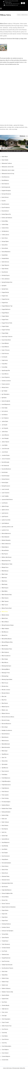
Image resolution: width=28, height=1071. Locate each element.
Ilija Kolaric (4, 397)
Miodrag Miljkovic (6, 669)
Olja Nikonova (5, 767)
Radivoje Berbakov (6, 811)
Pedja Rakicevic (5, 788)
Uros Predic (4, 951)
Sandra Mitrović (5, 839)
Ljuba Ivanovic (5, 513)
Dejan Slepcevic (5, 265)
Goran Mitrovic (5, 373)
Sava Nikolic (4, 849)
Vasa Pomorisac (5, 961)
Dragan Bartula (5, 292)
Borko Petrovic (5, 197)
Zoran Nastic (5, 1036)
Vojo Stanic (4, 1002)
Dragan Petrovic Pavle (7, 323)
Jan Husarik (4, 424)
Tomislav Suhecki (6, 947)
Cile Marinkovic (5, 231)
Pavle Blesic (4, 774)
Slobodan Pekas (5, 876)
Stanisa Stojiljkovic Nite (7, 893)
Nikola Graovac (5, 740)
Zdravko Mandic (5, 1005)
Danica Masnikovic (6, 251)
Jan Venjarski (5, 428)
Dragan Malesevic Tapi (7, 306)
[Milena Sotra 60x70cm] (3, 47)
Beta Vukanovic (5, 183)
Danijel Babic (5, 255)
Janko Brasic (5, 431)
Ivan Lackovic (5, 411)
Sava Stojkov (5, 852)
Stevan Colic (5, 900)
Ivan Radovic (5, 414)
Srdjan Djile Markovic (6, 890)
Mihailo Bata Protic (6, 560)
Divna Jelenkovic (6, 278)
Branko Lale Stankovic (7, 217)
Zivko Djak (4, 1015)
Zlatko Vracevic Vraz (6, 1025)
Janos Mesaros (5, 435)
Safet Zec (4, 832)
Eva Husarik (4, 357)
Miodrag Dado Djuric (6, 665)
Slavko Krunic (5, 873)
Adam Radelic (5, 160)
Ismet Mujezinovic (6, 404)
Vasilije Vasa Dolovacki (7, 964)
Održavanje (14, 1068)
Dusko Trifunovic (6, 350)
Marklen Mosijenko (6, 540)
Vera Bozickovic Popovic (7, 968)
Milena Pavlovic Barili (6, 608)
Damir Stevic (5, 238)
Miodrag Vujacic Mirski (7, 679)
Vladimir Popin (5, 981)
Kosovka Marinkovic (6, 469)
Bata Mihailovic (5, 180)
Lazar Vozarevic (5, 492)
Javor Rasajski (5, 438)
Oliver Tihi (4, 757)
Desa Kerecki (5, 272)
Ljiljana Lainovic (5, 509)
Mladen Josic (5, 710)
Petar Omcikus (5, 798)
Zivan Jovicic (5, 1012)
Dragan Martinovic (6, 309)
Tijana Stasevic (5, 937)
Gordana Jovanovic (6, 380)
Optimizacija (9, 1068)
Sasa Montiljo (5, 845)
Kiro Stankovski (5, 465)
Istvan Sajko (4, 407)
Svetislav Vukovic (6, 927)
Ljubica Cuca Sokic (6, 519)
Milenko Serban (5, 615)
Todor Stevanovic (6, 944)
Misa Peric (4, 699)
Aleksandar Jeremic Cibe (8, 166)
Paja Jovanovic (5, 771)
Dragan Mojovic (5, 312)
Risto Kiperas (5, 828)
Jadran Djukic (5, 421)
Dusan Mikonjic (5, 343)
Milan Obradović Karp (7, 594)
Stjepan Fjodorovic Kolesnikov (9, 907)
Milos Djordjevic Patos (7, 649)
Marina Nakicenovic (6, 533)
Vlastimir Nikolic (5, 995)
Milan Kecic (4, 577)
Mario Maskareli (5, 536)
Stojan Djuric (5, 917)
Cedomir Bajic (5, 224)
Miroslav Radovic (6, 693)
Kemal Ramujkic (5, 462)
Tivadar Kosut (5, 941)
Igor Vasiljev (4, 390)
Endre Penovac (5, 353)
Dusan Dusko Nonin (6, 340)
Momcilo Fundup (5, 720)
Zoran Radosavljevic (6, 1046)
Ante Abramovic (5, 177)
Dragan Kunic (5, 302)
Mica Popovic (5, 553)
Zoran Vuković (5, 1053)
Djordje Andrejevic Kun (7, 282)
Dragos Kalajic (5, 333)
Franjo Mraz (4, 363)
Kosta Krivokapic (5, 475)
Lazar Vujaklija (5, 496)
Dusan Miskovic (5, 346)
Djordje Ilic (4, 285)
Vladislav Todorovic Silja (7, 991)
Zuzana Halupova (6, 1056)
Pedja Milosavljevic (6, 781)
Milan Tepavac (5, 601)
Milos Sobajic (5, 659)
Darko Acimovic (5, 261)
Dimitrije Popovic (6, 275)
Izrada (4, 1068)
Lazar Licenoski (5, 489)
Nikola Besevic (5, 737)
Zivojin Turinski (5, 1022)
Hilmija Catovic (5, 387)
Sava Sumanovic (6, 856)
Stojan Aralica (5, 910)
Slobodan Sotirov (6, 879)
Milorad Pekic (5, 645)
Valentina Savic (5, 954)
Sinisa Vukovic (5, 866)
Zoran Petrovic (5, 1039)
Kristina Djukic (5, 482)
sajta (18, 1068)
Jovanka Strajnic (6, 455)
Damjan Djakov (5, 241)
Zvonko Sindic (5, 1059)
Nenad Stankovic (6, 733)
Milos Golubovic (5, 652)
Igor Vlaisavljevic (5, 394)
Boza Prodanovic (6, 207)
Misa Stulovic (5, 703)
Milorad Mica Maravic (7, 638)
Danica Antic (5, 244)
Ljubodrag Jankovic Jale (7, 526)
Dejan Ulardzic (5, 268)
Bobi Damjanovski (6, 187)
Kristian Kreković (5, 479)
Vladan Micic (5, 974)
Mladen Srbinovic (6, 713)
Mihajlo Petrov (5, 567)
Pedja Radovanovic (6, 784)
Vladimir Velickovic (6, 988)
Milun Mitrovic (5, 662)
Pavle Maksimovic (6, 778)
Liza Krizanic (5, 503)
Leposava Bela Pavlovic (7, 499)
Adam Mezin (5, 156)
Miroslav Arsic (5, 686)
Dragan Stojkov (5, 326)
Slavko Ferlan (5, 869)
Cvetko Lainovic (5, 234)
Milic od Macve (5, 621)
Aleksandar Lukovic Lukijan (8, 170)
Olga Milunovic (5, 754)
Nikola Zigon (4, 750)
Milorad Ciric (4, 635)
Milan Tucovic (5, 604)
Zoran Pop (4, 1042)
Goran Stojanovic (6, 377)
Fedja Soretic (5, 360)
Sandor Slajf (5, 835)
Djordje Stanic (5, 289)
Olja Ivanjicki (4, 764)
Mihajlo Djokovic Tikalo (7, 564)
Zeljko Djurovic (5, 1008)
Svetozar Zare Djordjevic (7, 930)
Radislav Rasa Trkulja (7, 808)
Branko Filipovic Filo (6, 214)
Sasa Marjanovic (5, 842)
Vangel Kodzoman (6, 957)
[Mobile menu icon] (1, 8)
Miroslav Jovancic (6, 689)
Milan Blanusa (5, 570)
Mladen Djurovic (5, 706)
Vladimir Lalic (5, 985)
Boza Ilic (4, 200)
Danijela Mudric (5, 258)
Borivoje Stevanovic (6, 194)
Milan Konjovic (5, 587)
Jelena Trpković (5, 441)
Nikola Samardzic (6, 747)
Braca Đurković (5, 210)
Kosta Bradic (5, 472)
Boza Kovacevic (5, 204)
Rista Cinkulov (5, 825)
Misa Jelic (4, 696)
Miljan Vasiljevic (5, 628)
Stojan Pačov (5, 920)
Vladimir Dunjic (5, 978)
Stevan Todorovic (6, 903)
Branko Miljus (5, 221)
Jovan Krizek (5, 452)
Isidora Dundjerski (6, 401)
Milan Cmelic (5, 574)
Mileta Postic (5, 618)
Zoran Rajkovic (5, 1049)
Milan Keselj (4, 584)
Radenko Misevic (6, 805)
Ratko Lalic (4, 818)
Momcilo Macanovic (6, 723)
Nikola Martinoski (6, 744)
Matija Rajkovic (5, 547)
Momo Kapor (5, 727)
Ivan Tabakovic (5, 418)
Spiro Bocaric (5, 886)
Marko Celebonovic (6, 543)
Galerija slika (22, 1068)
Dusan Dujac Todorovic (7, 336)
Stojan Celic (4, 913)
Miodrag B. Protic (6, 672)
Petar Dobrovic (5, 791)
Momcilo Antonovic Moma (8, 716)
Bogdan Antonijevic (6, 190)
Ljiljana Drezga (5, 506)
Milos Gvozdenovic (6, 655)
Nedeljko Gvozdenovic (7, 730)
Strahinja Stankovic (6, 924)
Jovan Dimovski (5, 448)
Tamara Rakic (5, 934)
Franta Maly (4, 367)
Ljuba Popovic (5, 516)
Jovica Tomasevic (6, 458)
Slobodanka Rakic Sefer (7, 883)
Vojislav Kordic (5, 998)
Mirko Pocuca (5, 682)
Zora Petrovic (5, 1029)
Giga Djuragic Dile (6, 370)
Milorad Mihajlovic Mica (7, 642)
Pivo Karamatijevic (6, 801)
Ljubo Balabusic (5, 523)
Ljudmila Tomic (5, 530)
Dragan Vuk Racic (6, 329)
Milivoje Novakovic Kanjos (8, 625)
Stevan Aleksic (5, 896)
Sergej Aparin (5, 859)
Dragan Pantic (5, 319)
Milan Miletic (5, 591)
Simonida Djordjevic (6, 862)
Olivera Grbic (5, 761)
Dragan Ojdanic (5, 316)
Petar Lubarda (5, 795)
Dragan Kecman (5, 299)
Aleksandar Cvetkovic (7, 163)
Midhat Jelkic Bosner (6, 557)
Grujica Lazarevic (6, 384)
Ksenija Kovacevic (6, 486)
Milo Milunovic (5, 632)
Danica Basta (5, 248)
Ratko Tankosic (5, 822)
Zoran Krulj (4, 1032)
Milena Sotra (5, 611)
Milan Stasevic (5, 598)
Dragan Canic (5, 295)
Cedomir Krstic (5, 227)
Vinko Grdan (4, 971)
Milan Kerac (4, 581)
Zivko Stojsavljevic (6, 1019)
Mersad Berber (5, 550)
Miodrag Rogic (5, 676)
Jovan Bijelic (5, 445)
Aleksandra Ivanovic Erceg (8, 173)
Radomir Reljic (5, 815)
